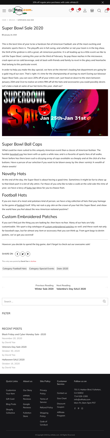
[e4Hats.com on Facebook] (74, 408)
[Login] (85, 11)
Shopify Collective (10, 411)
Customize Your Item (11, 392)
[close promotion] (103, 2)
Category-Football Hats (15, 268)
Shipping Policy (44, 414)
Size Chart (62, 398)
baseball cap (16, 154)
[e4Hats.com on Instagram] (82, 408)
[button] (104, 301)
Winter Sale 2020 (44, 288)
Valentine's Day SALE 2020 (71, 288)
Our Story (27, 390)
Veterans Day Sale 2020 (14, 347)
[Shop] (92, 11)
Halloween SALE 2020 (13, 359)
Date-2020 (62, 268)
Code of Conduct (44, 423)
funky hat (31, 187)
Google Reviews (27, 406)
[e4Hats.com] (37, 11)
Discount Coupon (61, 405)
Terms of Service (44, 401)
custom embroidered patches (59, 226)
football (21, 205)
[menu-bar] (5, 11)
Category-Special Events (41, 268)
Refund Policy (46, 407)
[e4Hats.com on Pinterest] (78, 408)
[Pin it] (27, 254)
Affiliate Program (61, 414)
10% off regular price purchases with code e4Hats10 (51, 2)
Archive (33, 261)
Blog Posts (11, 404)
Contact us (62, 393)
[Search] (99, 11)
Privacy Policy (43, 392)
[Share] (17, 254)
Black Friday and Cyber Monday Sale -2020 (24, 334)
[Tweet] (22, 254)
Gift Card (10, 399)
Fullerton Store (27, 414)
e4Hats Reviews (27, 397)
